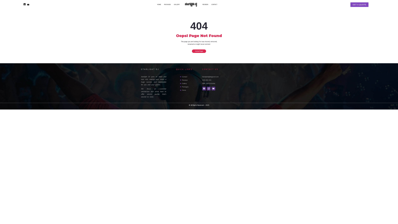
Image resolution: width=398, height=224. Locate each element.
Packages (167, 4)
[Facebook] (204, 88)
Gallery (177, 4)
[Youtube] (213, 88)
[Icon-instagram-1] (209, 88)
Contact (214, 4)
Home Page (199, 51)
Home (159, 4)
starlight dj (150, 69)
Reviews (205, 4)
